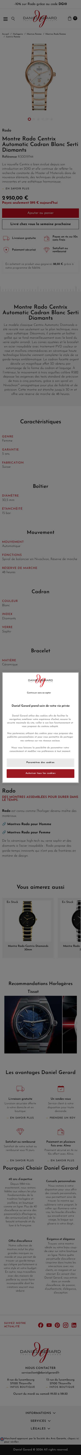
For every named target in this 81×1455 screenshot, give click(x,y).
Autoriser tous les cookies (41, 773)
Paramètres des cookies (40, 762)
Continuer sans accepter (39, 693)
